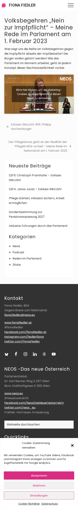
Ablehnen (39, 485)
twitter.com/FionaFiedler (22, 341)
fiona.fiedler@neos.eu (19, 315)
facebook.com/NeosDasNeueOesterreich (34, 403)
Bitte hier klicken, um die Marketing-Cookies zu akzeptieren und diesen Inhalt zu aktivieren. (39, 94)
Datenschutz (50, 504)
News (16, 246)
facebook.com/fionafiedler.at (25, 332)
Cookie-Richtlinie (29, 504)
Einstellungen (39, 495)
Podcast (18, 252)
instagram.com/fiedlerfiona (24, 337)
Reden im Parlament (27, 258)
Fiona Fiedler (22, 5)
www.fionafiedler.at (18, 323)
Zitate (17, 265)
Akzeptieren (39, 475)
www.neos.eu (13, 393)
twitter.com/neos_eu (19, 407)
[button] (72, 445)
